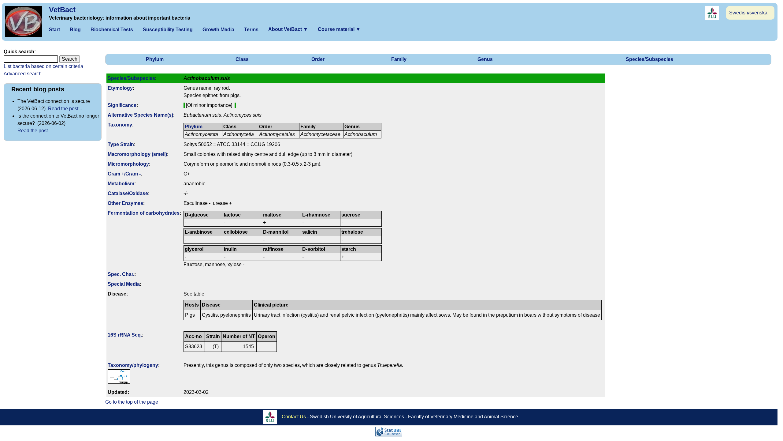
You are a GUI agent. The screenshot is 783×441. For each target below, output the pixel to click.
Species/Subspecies (649, 59)
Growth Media (218, 29)
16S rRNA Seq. (125, 334)
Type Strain (121, 144)
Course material (339, 29)
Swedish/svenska (748, 12)
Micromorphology (128, 164)
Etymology (120, 88)
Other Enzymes (125, 203)
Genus (485, 59)
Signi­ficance (122, 105)
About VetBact (288, 29)
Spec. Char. (121, 274)
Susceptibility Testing (168, 29)
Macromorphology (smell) (137, 154)
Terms (251, 29)
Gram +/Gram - (124, 173)
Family (398, 59)
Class (242, 59)
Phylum (155, 59)
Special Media (124, 284)
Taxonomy (120, 124)
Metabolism (121, 183)
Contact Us (294, 416)
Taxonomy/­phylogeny (133, 365)
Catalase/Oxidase (128, 193)
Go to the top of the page (131, 402)
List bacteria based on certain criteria (43, 66)
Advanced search (23, 73)
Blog (75, 29)
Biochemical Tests (112, 29)
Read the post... (65, 108)
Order (318, 59)
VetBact (62, 10)
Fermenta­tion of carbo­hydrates (144, 213)
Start (54, 29)
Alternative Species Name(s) (140, 115)
